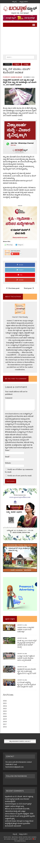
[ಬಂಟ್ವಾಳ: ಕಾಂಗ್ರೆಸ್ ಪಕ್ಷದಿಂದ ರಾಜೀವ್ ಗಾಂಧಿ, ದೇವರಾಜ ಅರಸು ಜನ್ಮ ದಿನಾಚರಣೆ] (9, 658)
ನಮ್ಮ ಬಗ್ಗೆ (14, 1)
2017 (5, 724)
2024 (5, 706)
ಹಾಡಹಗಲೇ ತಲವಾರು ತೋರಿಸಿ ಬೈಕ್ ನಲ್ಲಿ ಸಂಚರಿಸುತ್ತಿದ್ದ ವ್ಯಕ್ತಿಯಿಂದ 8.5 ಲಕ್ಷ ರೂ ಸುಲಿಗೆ (26, 671)
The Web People (20, 841)
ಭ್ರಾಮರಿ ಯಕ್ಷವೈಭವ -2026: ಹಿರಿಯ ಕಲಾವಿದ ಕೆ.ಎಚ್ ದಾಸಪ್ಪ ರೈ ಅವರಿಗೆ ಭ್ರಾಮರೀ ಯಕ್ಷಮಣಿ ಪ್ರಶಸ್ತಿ (20, 815)
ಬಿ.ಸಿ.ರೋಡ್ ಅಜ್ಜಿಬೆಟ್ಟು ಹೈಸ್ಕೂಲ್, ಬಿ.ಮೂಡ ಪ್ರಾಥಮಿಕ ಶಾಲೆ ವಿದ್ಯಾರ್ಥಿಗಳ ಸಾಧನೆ (26, 684)
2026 (5, 701)
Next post (28, 288)
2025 (5, 703)
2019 (5, 719)
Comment (8, 398)
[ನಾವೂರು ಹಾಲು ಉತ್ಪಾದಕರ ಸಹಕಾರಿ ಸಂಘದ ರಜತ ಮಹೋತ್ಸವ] (9, 629)
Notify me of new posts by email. (19, 475)
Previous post (13, 288)
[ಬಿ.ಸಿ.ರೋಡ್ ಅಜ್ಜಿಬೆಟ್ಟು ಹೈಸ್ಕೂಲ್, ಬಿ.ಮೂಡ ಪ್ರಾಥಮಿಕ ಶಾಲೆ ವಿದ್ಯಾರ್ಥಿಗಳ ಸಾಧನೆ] (9, 684)
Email (7, 456)
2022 (5, 711)
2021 (5, 714)
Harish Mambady (16, 77)
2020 (5, 716)
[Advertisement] (20, 40)
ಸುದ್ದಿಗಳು (16, 64)
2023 (5, 708)
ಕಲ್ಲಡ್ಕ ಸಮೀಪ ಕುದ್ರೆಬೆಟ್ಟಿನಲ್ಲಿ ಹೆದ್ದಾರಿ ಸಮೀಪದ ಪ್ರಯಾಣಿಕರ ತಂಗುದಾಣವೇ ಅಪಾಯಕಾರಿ (19, 823)
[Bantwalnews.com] (20, 9)
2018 (5, 721)
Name (7, 450)
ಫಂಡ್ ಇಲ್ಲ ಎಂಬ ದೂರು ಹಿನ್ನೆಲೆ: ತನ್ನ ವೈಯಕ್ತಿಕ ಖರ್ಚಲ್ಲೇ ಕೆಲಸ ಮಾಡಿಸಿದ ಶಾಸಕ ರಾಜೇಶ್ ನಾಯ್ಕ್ (27, 644)
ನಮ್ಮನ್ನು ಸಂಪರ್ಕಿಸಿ (23, 1)
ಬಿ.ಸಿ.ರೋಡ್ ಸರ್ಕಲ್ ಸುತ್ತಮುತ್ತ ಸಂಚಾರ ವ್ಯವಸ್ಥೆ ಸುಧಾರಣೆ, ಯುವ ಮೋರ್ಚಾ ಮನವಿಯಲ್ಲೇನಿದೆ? (19, 798)
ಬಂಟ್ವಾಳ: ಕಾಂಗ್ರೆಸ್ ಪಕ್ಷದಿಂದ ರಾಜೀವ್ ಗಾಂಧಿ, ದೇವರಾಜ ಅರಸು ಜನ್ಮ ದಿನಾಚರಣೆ (26, 658)
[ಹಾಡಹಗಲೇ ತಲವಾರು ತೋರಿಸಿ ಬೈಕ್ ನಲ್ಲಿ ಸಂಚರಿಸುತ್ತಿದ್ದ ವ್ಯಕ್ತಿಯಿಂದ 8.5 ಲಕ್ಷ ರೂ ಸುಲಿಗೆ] (9, 671)
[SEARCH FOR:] (20, 57)
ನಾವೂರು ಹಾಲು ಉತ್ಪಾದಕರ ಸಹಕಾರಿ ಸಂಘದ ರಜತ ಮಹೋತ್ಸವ (25, 629)
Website (8, 463)
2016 (5, 727)
